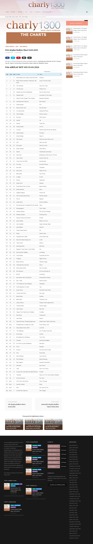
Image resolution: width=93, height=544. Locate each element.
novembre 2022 (73, 468)
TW (7, 74)
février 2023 (72, 461)
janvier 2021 (72, 519)
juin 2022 (71, 480)
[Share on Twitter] (13, 58)
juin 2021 (71, 508)
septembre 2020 (73, 529)
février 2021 (72, 517)
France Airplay (38, 488)
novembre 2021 (73, 496)
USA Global (13, 485)
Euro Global (35, 445)
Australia (8, 420)
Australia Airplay (15, 420)
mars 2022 (72, 487)
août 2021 (72, 503)
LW (10, 74)
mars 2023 (72, 459)
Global (12, 484)
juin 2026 (71, 450)
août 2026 (72, 445)
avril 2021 (72, 512)
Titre (40, 74)
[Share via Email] (24, 58)
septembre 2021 (73, 501)
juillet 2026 (72, 447)
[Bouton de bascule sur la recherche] (86, 12)
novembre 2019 (73, 536)
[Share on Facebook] (7, 58)
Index (7, 12)
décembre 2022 (73, 466)
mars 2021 (72, 515)
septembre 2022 (73, 473)
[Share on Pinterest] (18, 58)
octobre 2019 (73, 538)
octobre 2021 (73, 498)
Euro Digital (35, 457)
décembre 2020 (73, 522)
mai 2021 (71, 510)
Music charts (10, 46)
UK (26, 12)
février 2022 (72, 489)
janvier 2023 (72, 464)
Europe (13, 12)
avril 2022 (72, 485)
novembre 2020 (73, 524)
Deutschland (47, 12)
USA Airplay (23, 46)
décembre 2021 (73, 494)
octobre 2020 (73, 526)
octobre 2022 (73, 471)
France (20, 12)
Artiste (18, 74)
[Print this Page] (29, 58)
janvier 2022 (72, 492)
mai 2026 (71, 452)
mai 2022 (71, 482)
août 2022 (72, 475)
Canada (37, 12)
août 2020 (72, 531)
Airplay (27, 420)
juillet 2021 (72, 505)
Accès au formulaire (57, 485)
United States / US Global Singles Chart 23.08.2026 (15, 490)
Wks (14, 74)
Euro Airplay (48, 420)
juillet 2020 (72, 533)
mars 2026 (72, 457)
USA (31, 12)
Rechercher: (47, 71)
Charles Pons (10, 52)
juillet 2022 (72, 478)
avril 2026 (72, 454)
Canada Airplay (17, 505)
